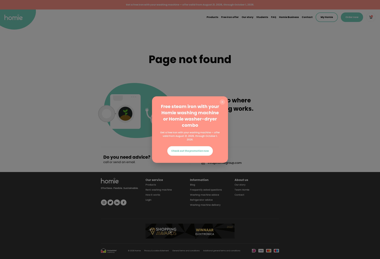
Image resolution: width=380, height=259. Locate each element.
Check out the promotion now (190, 151)
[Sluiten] (222, 102)
